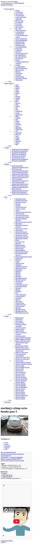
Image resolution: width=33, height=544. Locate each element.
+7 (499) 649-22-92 (6, 3)
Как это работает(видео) (8, 452)
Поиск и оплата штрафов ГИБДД (11, 459)
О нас (6, 442)
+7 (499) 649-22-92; (7, 475)
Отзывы (6, 447)
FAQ (5, 449)
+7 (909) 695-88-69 (18, 3)
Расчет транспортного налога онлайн (12, 460)
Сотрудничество (6, 455)
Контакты (7, 446)
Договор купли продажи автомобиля (12, 454)
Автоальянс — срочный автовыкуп (12, 457)
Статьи (6, 444)
